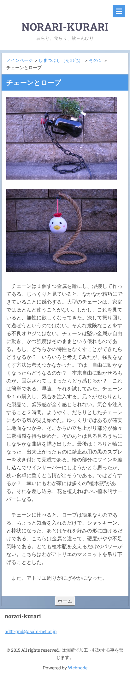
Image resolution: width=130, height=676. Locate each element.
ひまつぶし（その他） (61, 60)
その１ (95, 60)
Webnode (77, 668)
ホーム (65, 600)
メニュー (119, 11)
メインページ (19, 60)
